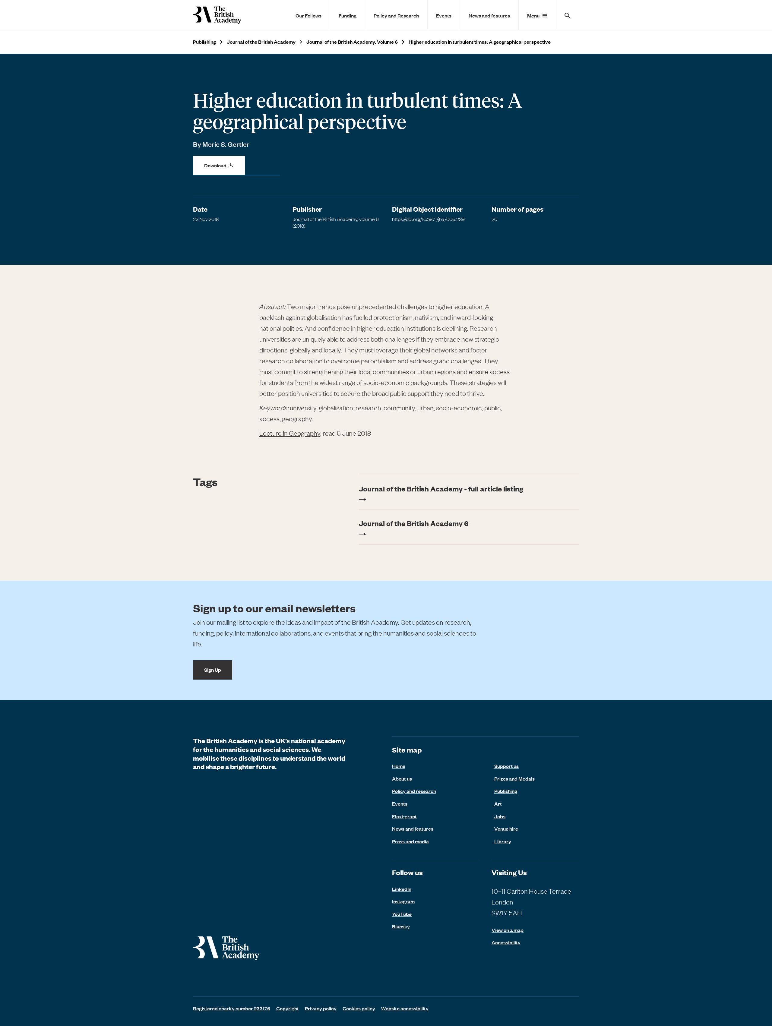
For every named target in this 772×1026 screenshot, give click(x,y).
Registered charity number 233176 (231, 1008)
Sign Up (212, 669)
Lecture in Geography (289, 433)
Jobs (499, 816)
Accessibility (506, 942)
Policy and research (414, 791)
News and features (489, 15)
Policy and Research (396, 15)
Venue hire (506, 828)
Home (398, 765)
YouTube (402, 914)
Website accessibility (405, 1008)
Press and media (410, 841)
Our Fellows (308, 15)
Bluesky (401, 926)
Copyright (287, 1008)
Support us (506, 765)
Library (502, 841)
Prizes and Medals (514, 778)
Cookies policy (359, 1008)
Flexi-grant (404, 816)
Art (498, 803)
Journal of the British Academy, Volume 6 (352, 42)
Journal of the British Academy (261, 42)
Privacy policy (321, 1008)
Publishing (204, 42)
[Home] (217, 15)
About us (402, 778)
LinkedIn (401, 889)
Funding (347, 15)
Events (443, 15)
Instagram (403, 901)
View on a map (508, 930)
